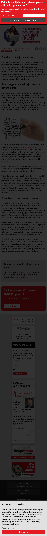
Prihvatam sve (23, 532)
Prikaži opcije (39, 528)
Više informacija (8, 528)
